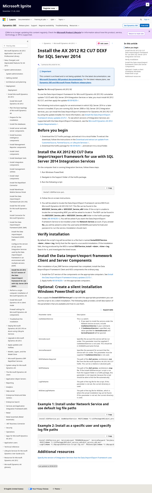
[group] (76, 418)
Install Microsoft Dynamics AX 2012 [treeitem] (16, 102)
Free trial (144, 25)
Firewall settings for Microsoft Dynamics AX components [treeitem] (18, 312)
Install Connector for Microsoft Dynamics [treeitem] (17, 216)
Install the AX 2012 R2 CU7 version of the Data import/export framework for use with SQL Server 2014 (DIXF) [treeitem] (20, 278)
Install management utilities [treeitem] (17, 170)
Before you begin (131, 48)
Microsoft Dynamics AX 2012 (64, 43)
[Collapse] (28, 41)
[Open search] (141, 20)
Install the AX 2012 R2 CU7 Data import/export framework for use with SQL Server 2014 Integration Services (136, 53)
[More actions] (112, 43)
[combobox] (15, 46)
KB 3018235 (72, 100)
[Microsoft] (4, 19)
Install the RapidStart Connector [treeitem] (18, 184)
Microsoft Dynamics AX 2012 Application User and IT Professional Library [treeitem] (14, 53)
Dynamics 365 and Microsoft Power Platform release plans (65, 82)
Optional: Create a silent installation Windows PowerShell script (134, 71)
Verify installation (131, 59)
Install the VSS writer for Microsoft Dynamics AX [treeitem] (18, 208)
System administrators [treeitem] (14, 74)
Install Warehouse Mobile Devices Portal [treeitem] (18, 190)
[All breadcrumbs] (40, 43)
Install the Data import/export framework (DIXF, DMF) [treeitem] (18, 236)
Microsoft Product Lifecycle (69, 32)
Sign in (146, 19)
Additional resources (133, 76)
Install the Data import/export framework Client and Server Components (136, 64)
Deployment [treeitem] (12, 90)
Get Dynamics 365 (131, 25)
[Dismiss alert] (147, 4)
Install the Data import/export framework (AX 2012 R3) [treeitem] (18, 199)
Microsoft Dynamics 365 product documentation (61, 79)
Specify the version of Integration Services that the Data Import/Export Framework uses (75, 457)
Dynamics (47, 43)
